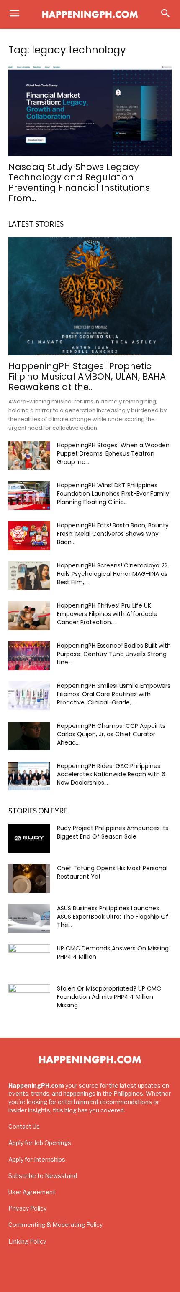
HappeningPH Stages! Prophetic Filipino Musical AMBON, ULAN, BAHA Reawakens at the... (87, 376)
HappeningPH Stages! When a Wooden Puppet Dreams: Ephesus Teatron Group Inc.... (113, 453)
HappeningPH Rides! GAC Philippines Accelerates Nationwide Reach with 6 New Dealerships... (111, 774)
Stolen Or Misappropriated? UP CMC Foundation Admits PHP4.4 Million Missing (109, 996)
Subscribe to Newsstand (42, 1175)
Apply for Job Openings (39, 1142)
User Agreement (31, 1192)
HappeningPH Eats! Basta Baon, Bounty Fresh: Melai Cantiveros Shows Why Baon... (113, 533)
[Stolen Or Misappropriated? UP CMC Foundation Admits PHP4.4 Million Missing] (29, 998)
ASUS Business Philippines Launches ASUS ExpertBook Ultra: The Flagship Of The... (112, 916)
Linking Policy (27, 1241)
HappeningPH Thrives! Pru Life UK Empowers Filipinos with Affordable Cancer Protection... (107, 613)
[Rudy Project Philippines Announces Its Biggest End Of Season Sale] (29, 838)
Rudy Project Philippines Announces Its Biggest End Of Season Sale (112, 832)
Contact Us (24, 1126)
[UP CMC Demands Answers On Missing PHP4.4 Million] (29, 958)
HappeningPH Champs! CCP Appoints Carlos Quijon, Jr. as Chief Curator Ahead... (111, 734)
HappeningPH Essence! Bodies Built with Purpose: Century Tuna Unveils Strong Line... (114, 653)
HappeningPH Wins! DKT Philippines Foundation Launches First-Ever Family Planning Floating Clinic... (113, 493)
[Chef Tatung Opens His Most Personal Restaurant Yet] (29, 878)
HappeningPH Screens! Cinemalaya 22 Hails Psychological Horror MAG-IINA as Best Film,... (112, 573)
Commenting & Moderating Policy (55, 1224)
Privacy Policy (27, 1208)
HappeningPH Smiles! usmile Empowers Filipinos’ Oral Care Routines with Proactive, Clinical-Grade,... (113, 694)
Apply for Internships (36, 1159)
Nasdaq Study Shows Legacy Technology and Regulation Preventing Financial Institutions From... (79, 182)
